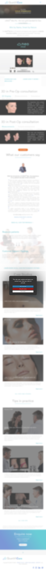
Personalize (23, 291)
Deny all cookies (23, 289)
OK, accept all (23, 286)
